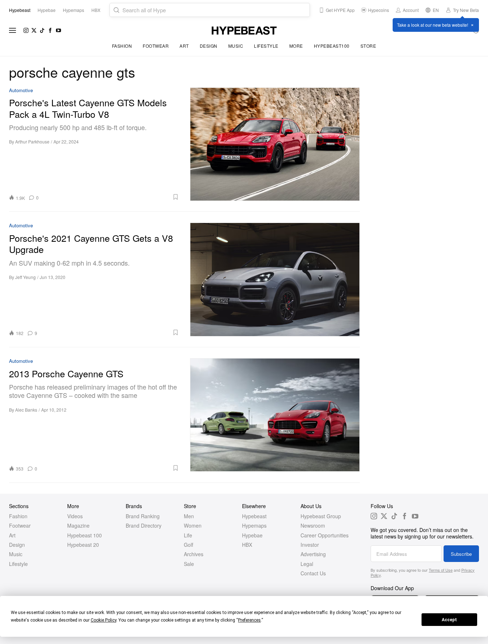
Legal (307, 563)
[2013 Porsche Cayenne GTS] (275, 415)
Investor (310, 544)
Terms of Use (441, 570)
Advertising (313, 554)
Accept (449, 619)
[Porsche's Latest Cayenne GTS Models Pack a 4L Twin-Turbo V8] (275, 144)
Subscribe (461, 553)
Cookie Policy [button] (103, 620)
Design (208, 46)
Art (184, 46)
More (296, 46)
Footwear (156, 46)
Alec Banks (26, 410)
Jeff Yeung (25, 277)
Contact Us (313, 573)
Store (368, 46)
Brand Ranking (143, 516)
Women (193, 525)
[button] (111, 197)
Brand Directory (143, 525)
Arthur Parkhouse (32, 141)
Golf (188, 544)
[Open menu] (12, 30)
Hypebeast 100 (84, 535)
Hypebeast (254, 516)
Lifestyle (266, 46)
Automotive (21, 90)
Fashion (122, 46)
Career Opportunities (325, 535)
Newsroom (313, 525)
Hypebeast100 (332, 46)
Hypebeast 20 (83, 544)
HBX (247, 544)
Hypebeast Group (321, 516)
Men (189, 516)
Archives (193, 554)
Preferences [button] (249, 620)
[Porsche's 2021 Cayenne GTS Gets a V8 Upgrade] (275, 279)
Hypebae (252, 535)
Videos (75, 516)
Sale (189, 563)
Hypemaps (254, 525)
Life (188, 535)
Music (235, 46)
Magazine (78, 525)
